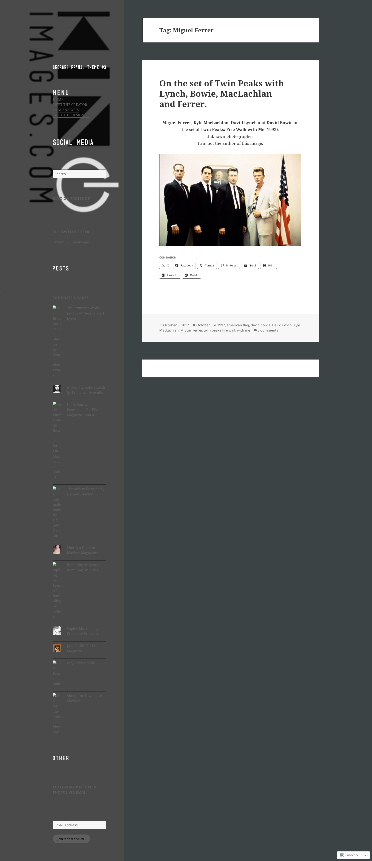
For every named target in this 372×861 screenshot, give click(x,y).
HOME (58, 99)
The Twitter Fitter (71, 231)
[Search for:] (79, 173)
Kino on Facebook (71, 198)
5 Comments (267, 330)
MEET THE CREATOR (70, 104)
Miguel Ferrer (191, 330)
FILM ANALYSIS (66, 109)
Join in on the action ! (71, 839)
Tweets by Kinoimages (71, 242)
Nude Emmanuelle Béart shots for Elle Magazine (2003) (82, 409)
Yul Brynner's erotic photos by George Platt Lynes (85, 313)
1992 (221, 325)
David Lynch (282, 325)
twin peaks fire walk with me (227, 330)
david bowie (260, 325)
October (203, 325)
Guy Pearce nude (81, 663)
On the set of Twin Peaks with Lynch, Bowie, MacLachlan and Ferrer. (221, 93)
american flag (238, 325)
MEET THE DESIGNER (71, 115)
